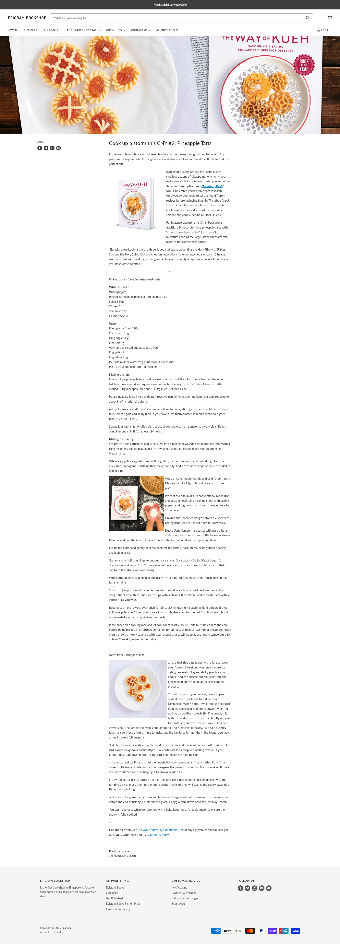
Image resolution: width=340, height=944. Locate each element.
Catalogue (112, 892)
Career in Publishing (118, 909)
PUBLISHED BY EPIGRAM (82, 30)
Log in (325, 30)
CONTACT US (139, 30)
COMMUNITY (114, 30)
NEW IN (12, 30)
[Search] (307, 17)
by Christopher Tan (160, 830)
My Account (179, 887)
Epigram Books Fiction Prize (123, 903)
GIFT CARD (30, 30)
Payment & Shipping (184, 892)
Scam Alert (178, 903)
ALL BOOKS (51, 30)
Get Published (114, 898)
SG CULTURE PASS (167, 30)
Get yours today (158, 834)
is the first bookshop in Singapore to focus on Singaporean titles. (68, 892)
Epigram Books (115, 887)
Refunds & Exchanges (185, 898)
